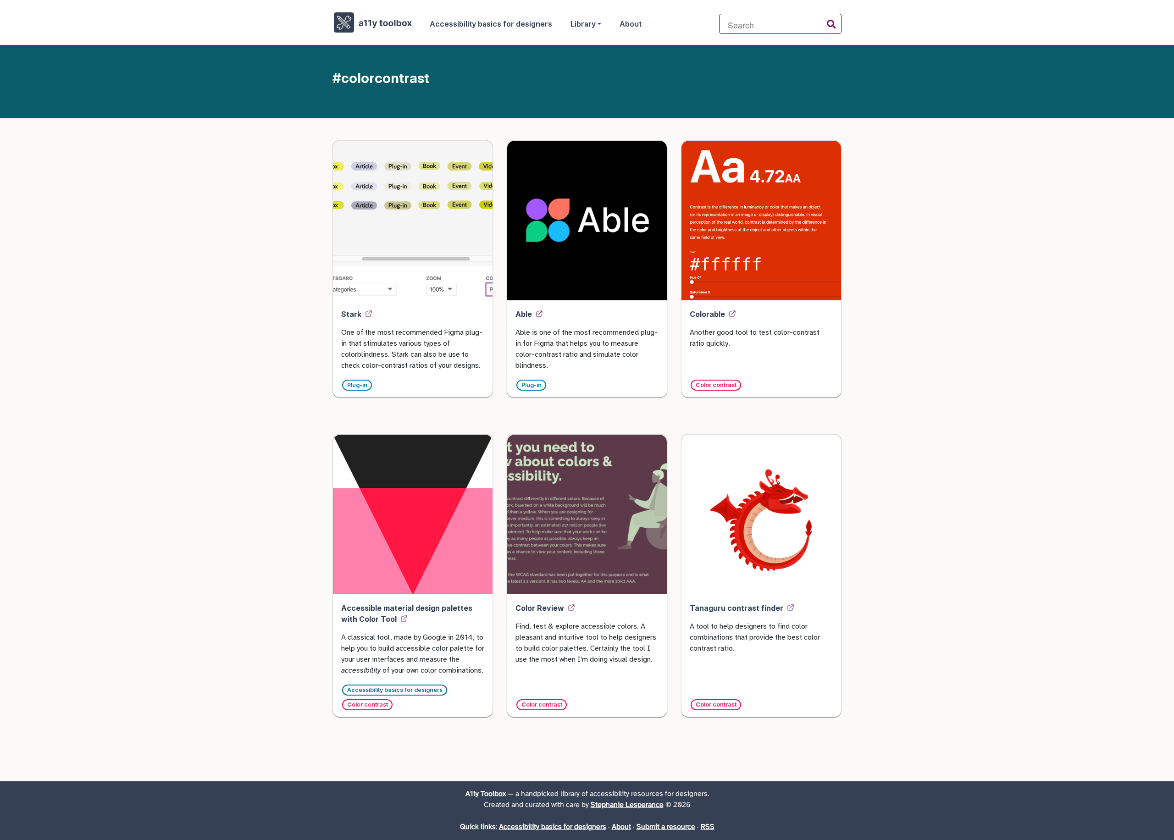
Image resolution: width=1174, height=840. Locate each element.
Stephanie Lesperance (627, 805)
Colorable (708, 314)
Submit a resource (666, 827)
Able (524, 314)
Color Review (540, 608)
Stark (352, 314)
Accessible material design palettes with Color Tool (406, 613)
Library (583, 23)
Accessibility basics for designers (491, 23)
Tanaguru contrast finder (737, 608)
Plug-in (357, 384)
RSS (707, 827)
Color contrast (716, 384)
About (631, 23)
